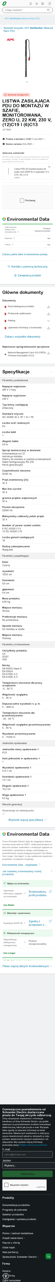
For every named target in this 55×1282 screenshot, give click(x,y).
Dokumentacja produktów (16, 1205)
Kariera (6, 1271)
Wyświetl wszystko (28, 29)
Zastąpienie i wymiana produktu (19, 1219)
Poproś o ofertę (11, 1242)
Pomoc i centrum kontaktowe (17, 1233)
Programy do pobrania (14, 1209)
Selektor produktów (13, 1214)
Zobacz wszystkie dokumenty (22, 336)
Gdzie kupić (8, 1247)
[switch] (5, 1276)
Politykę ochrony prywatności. (33, 1145)
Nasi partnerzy (10, 1252)
